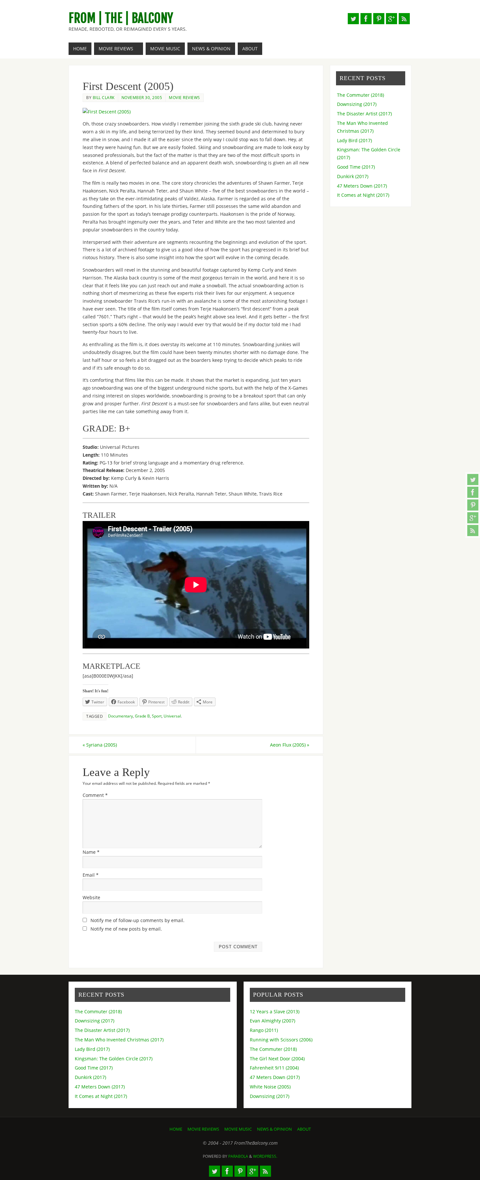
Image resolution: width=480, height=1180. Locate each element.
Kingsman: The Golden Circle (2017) (113, 1058)
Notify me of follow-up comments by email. (137, 920)
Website (91, 897)
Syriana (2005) (100, 745)
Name (91, 852)
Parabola (238, 1156)
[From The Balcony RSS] (472, 530)
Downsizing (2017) (356, 104)
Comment (95, 795)
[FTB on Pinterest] (472, 505)
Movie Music (238, 1129)
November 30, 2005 (141, 97)
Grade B (142, 715)
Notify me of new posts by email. (126, 929)
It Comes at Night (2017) (363, 195)
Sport (157, 715)
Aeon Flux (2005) (289, 745)
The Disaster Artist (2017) (364, 113)
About (304, 1129)
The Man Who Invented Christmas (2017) (119, 1040)
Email (91, 875)
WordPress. (265, 1156)
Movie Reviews (184, 97)
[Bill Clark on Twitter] (472, 479)
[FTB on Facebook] (472, 492)
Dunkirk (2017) (352, 176)
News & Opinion (274, 1129)
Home (175, 1129)
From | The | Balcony (121, 18)
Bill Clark (104, 97)
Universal (172, 715)
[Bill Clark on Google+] (472, 517)
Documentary (120, 715)
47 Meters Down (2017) (362, 186)
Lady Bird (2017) (354, 140)
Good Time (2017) (356, 167)
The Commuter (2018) (360, 95)
